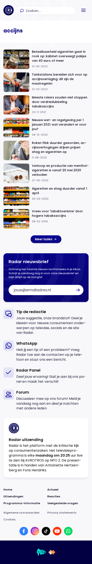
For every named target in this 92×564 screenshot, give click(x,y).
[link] (46, 322)
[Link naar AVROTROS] (41, 552)
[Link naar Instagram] (35, 531)
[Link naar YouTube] (57, 531)
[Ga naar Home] (8, 10)
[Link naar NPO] (51, 552)
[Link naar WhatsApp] (68, 531)
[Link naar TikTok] (46, 531)
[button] (83, 10)
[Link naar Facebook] (23, 531)
